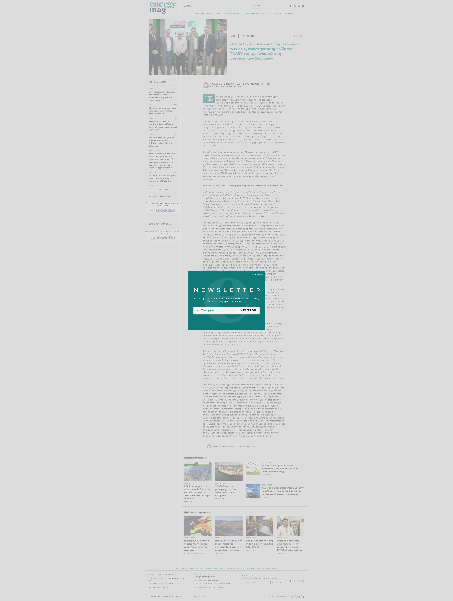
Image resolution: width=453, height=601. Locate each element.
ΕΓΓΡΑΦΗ (249, 310)
